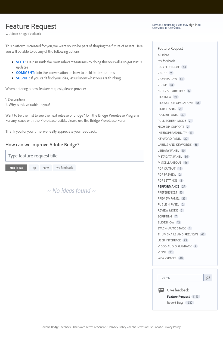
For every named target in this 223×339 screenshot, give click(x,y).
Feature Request (179, 296)
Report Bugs (175, 302)
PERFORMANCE (168, 186)
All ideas (163, 55)
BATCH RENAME (169, 67)
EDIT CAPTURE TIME (171, 91)
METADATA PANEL (170, 156)
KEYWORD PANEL (169, 138)
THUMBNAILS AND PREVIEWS (178, 234)
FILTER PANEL (167, 109)
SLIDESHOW (166, 222)
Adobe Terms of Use (140, 327)
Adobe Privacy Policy (168, 327)
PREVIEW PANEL (168, 198)
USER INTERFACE (169, 240)
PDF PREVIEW (167, 174)
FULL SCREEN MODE (172, 121)
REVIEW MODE (168, 210)
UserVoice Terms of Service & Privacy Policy (99, 327)
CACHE (162, 73)
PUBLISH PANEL (168, 204)
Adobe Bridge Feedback (56, 327)
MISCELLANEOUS (169, 162)
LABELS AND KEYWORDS (175, 144)
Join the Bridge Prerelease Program (112, 115)
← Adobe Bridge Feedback (23, 34)
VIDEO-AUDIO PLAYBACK (175, 246)
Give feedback (178, 290)
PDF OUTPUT (166, 168)
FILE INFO (164, 97)
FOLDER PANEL (168, 115)
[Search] (207, 277)
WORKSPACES (167, 258)
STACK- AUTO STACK (172, 228)
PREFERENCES (167, 192)
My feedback (64, 168)
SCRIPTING (165, 216)
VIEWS (162, 252)
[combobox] (181, 278)
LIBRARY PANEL (168, 150)
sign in (193, 25)
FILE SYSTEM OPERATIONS (175, 103)
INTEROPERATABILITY (172, 132)
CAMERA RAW (167, 79)
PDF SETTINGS (168, 180)
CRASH (162, 85)
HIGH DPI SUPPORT (171, 127)
